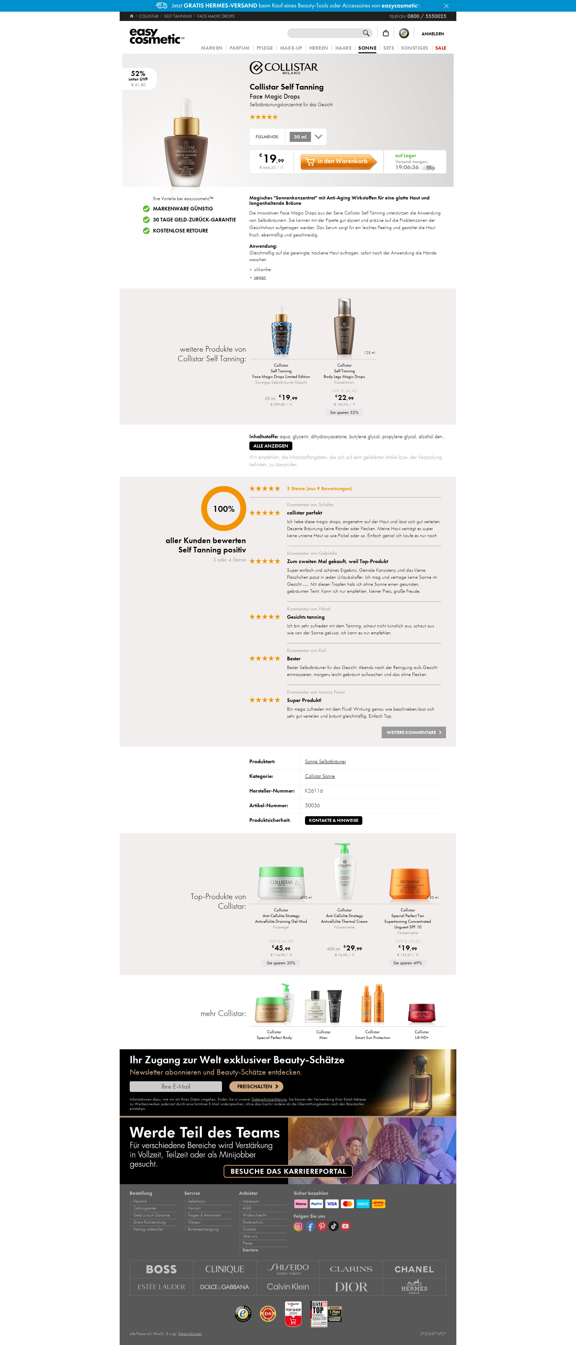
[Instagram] (298, 1226)
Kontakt (194, 1208)
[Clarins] (351, 1269)
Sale (440, 48)
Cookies (249, 1229)
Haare (343, 48)
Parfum (240, 48)
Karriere (250, 1250)
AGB (247, 1208)
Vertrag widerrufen (148, 1229)
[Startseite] (132, 16)
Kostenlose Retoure (180, 230)
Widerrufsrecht (254, 1215)
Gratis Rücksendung (149, 1222)
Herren (318, 48)
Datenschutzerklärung (269, 1099)
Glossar (194, 1222)
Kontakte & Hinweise (333, 820)
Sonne (367, 48)
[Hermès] (414, 1287)
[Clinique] (225, 1269)
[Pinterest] (322, 1226)
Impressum (251, 1201)
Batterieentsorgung (203, 1229)
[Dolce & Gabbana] (225, 1287)
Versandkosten (190, 1333)
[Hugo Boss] (161, 1269)
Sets (388, 48)
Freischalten (254, 1086)
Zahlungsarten (145, 1208)
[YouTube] (345, 1226)
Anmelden (433, 34)
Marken (211, 48)
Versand (140, 1201)
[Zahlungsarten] (370, 1203)
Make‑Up (291, 48)
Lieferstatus (196, 1201)
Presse (247, 1243)
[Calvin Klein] (288, 1287)
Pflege (265, 48)
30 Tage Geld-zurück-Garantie (194, 219)
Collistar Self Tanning (287, 87)
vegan (260, 277)
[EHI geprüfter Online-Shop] (268, 1314)
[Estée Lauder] (161, 1287)
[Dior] (351, 1287)
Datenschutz (253, 1222)
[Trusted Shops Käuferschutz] (404, 33)
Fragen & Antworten (204, 1215)
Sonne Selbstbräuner (325, 762)
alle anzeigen (270, 446)
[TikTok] (333, 1226)
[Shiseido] (288, 1269)
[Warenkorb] (386, 33)
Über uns (250, 1236)
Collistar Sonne (320, 776)
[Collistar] (290, 68)
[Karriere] (288, 1151)
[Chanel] (414, 1269)
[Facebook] (310, 1226)
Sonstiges (414, 48)
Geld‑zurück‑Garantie (151, 1215)
